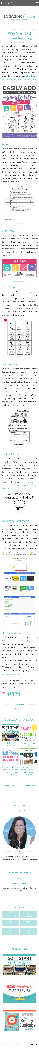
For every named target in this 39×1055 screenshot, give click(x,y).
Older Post (30, 786)
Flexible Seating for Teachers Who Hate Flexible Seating (28, 770)
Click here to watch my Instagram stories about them (19, 77)
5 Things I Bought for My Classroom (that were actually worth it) (10, 770)
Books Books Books (10, 916)
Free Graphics (28, 916)
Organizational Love (28, 744)
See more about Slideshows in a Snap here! (19, 281)
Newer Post (9, 786)
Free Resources (10, 925)
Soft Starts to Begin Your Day (10, 744)
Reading (15, 30)
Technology (25, 30)
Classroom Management (13, 28)
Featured (28, 28)
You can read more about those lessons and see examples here (19, 485)
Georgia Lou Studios (20, 1046)
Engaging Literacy (21, 1044)
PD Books (28, 925)
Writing (33, 30)
